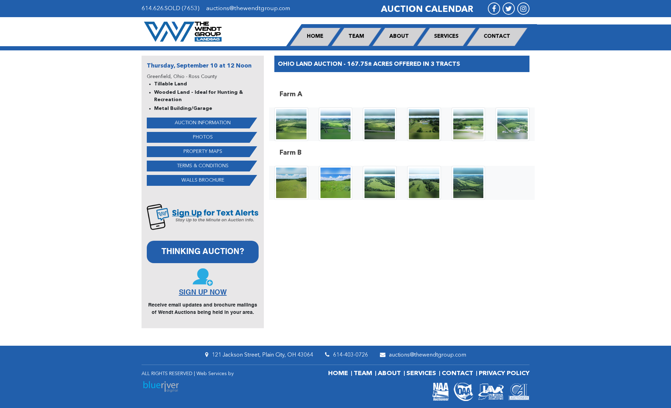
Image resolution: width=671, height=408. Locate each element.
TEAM (356, 36)
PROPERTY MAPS (202, 151)
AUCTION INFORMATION (203, 122)
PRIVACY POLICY (504, 373)
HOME (315, 36)
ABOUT (399, 36)
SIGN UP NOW (203, 292)
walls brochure (202, 180)
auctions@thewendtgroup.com (248, 9)
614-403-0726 (350, 355)
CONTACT (497, 36)
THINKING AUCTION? (202, 252)
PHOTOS (203, 137)
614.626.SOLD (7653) (171, 9)
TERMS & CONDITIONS (203, 165)
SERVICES (446, 36)
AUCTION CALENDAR (427, 9)
